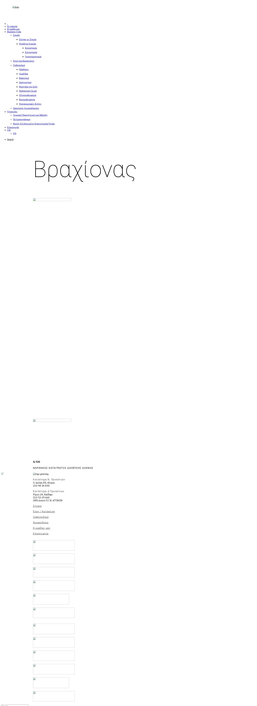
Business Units (14, 31)
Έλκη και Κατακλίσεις (23, 61)
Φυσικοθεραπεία (27, 99)
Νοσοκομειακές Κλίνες (30, 104)
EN (14, 133)
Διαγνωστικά (25, 82)
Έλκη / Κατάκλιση (44, 511)
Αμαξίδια (23, 73)
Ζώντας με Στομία (27, 39)
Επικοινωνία (13, 127)
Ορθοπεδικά (19, 65)
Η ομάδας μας (41, 528)
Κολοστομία (31, 48)
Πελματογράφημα (21, 119)
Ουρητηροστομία (33, 56)
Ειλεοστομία (31, 52)
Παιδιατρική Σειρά (28, 91)
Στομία (16, 35)
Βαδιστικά (24, 78)
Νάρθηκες (24, 69)
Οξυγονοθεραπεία (27, 95)
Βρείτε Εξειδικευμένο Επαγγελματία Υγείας (34, 123)
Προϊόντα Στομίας (27, 44)
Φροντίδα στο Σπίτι (28, 86)
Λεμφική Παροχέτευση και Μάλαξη (30, 115)
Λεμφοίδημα (40, 522)
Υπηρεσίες (12, 111)
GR (9, 130)
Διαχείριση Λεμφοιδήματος (26, 108)
